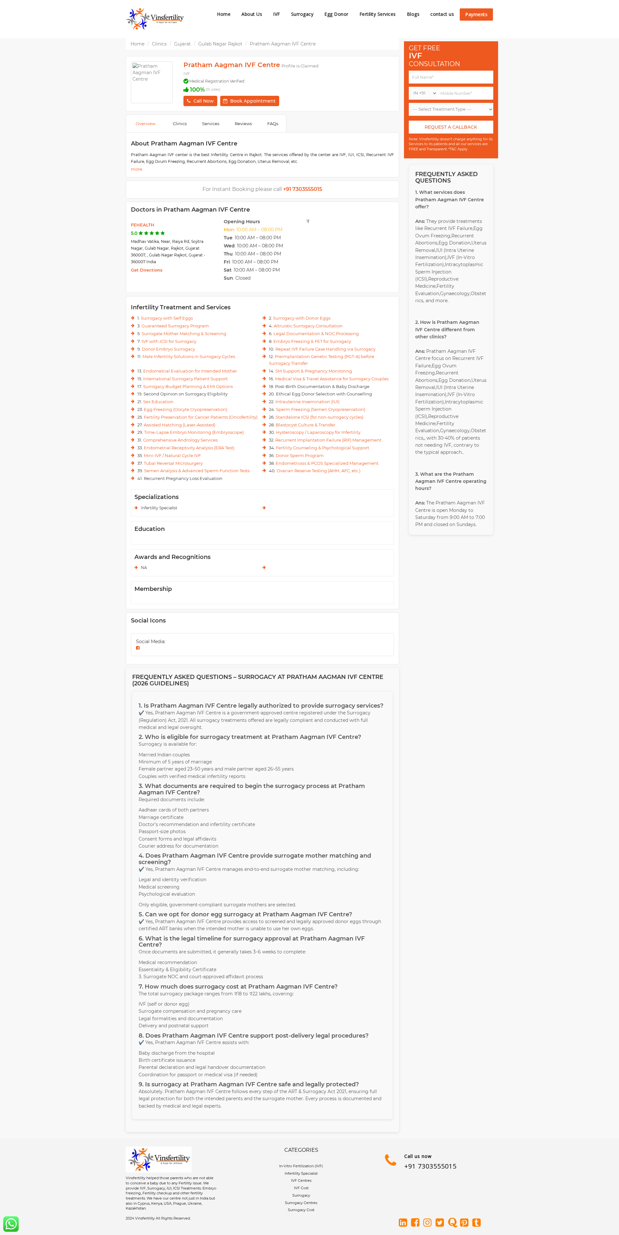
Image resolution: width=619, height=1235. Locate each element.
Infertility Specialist (301, 1173)
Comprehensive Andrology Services (180, 440)
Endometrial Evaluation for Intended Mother (190, 370)
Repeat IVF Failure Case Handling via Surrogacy (325, 349)
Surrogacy (302, 14)
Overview (145, 123)
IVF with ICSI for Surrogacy (169, 341)
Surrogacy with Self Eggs (167, 318)
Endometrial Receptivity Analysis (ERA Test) (189, 447)
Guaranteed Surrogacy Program (175, 325)
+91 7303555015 (430, 1166)
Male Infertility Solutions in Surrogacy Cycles (188, 356)
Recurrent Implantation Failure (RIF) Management (328, 440)
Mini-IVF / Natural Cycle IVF (172, 455)
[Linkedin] (404, 1223)
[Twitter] (441, 1223)
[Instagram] (428, 1223)
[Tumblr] (477, 1223)
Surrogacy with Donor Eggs (301, 318)
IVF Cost (301, 1188)
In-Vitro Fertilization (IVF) (301, 1166)
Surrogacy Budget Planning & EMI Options (188, 386)
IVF (276, 14)
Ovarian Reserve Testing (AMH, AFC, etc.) (318, 470)
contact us (442, 14)
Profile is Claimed (300, 65)
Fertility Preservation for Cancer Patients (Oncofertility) (201, 417)
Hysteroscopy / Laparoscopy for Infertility (318, 432)
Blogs (413, 14)
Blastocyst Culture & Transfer (305, 424)
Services (210, 123)
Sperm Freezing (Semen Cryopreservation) (320, 409)
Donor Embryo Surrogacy (168, 349)
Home (224, 14)
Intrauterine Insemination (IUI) (307, 401)
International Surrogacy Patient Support (185, 378)
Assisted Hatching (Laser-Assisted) (179, 424)
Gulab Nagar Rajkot (220, 44)
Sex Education (158, 401)
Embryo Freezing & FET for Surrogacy (312, 341)
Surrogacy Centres (301, 1202)
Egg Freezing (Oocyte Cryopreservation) (185, 409)
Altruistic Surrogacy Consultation (308, 325)
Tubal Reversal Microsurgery (173, 463)
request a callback (451, 127)
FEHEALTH (142, 224)
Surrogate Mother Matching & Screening (184, 333)
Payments (476, 14)
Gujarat (182, 44)
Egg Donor (336, 14)
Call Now (203, 101)
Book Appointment (253, 101)
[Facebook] (416, 1223)
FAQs (272, 123)
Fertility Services (377, 14)
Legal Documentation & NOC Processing (316, 333)
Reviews (243, 123)
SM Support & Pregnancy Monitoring (313, 370)
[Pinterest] (465, 1223)
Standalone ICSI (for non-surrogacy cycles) (319, 417)
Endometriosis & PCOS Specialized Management (327, 463)
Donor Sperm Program (300, 455)
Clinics (159, 44)
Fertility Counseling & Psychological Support (322, 447)
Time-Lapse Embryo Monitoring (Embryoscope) (194, 432)
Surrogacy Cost (301, 1210)
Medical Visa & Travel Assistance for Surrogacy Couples (331, 378)
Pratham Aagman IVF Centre (283, 44)
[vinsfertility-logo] (155, 19)
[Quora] (453, 1223)
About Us (251, 14)
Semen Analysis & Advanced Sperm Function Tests (197, 470)
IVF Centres (301, 1180)
